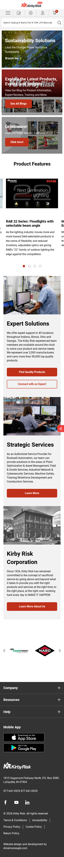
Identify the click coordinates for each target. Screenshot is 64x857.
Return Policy (11, 833)
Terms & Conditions (15, 820)
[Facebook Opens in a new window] (5, 802)
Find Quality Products (32, 372)
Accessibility (39, 820)
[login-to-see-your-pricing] (31, 13)
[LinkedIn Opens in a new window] (27, 802)
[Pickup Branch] (42, 13)
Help (6, 712)
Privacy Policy (11, 826)
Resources (11, 700)
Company (10, 688)
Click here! (16, 142)
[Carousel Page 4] (40, 266)
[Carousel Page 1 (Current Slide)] (24, 266)
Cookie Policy (34, 826)
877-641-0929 (11, 791)
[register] (19, 13)
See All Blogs (18, 103)
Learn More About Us (32, 606)
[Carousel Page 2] (29, 266)
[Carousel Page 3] (35, 266)
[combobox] (29, 22)
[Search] (59, 22)
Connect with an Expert (32, 384)
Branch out (11, 58)
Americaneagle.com (15, 848)
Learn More (32, 493)
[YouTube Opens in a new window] (16, 802)
